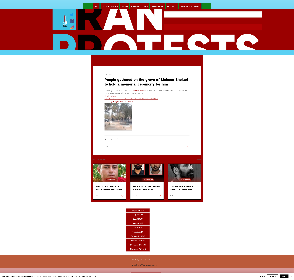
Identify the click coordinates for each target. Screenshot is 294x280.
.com (158, 260)
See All (198, 159)
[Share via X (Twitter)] (111, 139)
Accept (284, 276)
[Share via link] (117, 139)
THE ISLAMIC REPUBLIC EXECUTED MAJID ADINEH (109, 188)
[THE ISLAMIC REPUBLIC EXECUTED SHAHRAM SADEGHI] (184, 173)
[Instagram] (72, 27)
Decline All (272, 276)
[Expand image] (118, 116)
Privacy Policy (91, 276)
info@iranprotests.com (147, 265)
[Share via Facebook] (106, 139)
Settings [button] (262, 276)
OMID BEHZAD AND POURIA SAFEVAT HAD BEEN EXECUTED (146, 188)
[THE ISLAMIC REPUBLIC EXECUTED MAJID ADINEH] (109, 173)
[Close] (291, 276)
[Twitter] (72, 15)
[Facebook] (72, 21)
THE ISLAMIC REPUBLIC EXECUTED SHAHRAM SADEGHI (182, 188)
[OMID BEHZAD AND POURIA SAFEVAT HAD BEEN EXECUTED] (147, 173)
